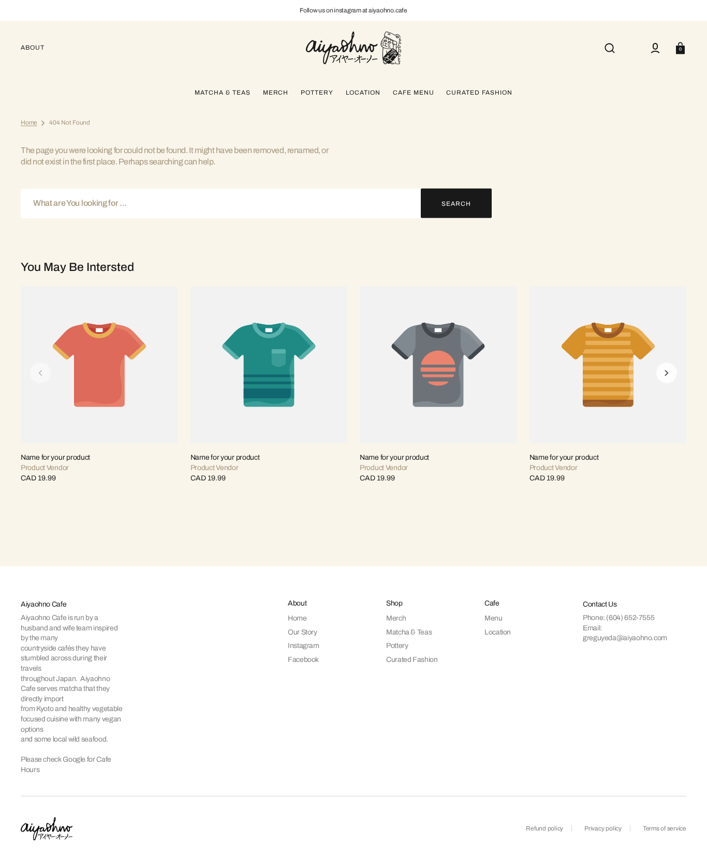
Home (29, 122)
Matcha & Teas (409, 632)
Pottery (397, 645)
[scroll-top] (685, 839)
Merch (396, 618)
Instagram (303, 645)
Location (497, 632)
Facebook (303, 659)
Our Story (302, 632)
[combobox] (256, 203)
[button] (609, 48)
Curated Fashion (412, 659)
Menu (493, 618)
